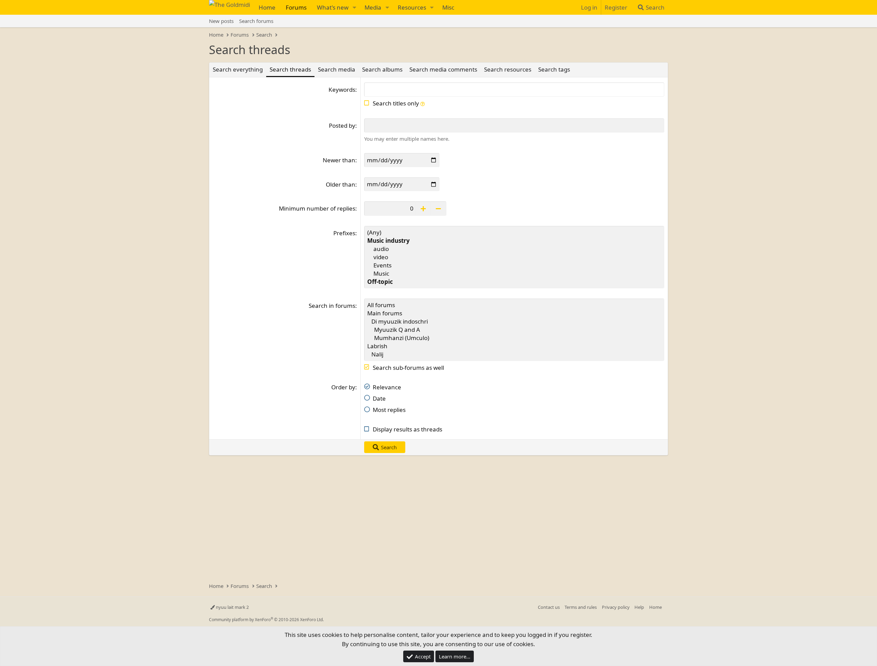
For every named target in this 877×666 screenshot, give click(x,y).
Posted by (342, 125)
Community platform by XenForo (266, 620)
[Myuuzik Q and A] (514, 330)
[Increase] (423, 208)
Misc (448, 7)
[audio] (514, 249)
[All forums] (514, 305)
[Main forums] (514, 313)
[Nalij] (514, 354)
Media (373, 7)
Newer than (339, 160)
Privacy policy (616, 607)
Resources (412, 7)
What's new (332, 7)
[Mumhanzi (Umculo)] (514, 338)
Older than (340, 184)
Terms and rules (581, 607)
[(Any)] (514, 232)
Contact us (549, 607)
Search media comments (443, 69)
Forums (296, 7)
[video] (514, 257)
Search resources (507, 69)
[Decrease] (438, 208)
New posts (221, 20)
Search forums (256, 20)
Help (639, 607)
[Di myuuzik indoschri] (514, 321)
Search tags (554, 69)
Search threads (290, 69)
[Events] (514, 265)
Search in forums (332, 306)
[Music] (514, 273)
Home (267, 7)
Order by (343, 387)
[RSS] (666, 607)
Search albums (382, 69)
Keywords (342, 89)
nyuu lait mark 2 (232, 607)
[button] (354, 7)
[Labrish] (514, 346)
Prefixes (344, 233)
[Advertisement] (426, 515)
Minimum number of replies (317, 208)
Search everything (238, 69)
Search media (336, 69)
